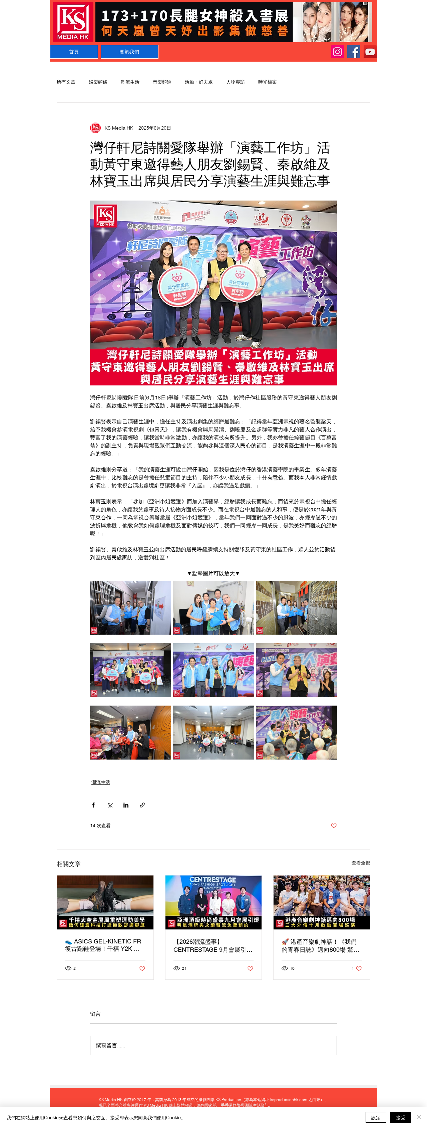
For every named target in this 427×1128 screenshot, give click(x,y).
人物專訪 (235, 82)
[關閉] (419, 1117)
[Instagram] (337, 51)
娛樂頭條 (98, 82)
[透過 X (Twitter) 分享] (109, 805)
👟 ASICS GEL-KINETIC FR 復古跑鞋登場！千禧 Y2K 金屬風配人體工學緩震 (103, 945)
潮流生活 (130, 82)
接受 (400, 1117)
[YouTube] (370, 51)
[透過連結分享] (142, 805)
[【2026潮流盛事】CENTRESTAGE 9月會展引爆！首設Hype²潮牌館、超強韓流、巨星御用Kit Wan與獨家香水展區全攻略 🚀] (213, 902)
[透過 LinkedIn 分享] (126, 805)
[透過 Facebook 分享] (93, 805)
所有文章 (66, 82)
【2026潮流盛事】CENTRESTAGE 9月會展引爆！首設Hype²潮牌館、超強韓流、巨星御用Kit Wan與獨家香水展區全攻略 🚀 (211, 946)
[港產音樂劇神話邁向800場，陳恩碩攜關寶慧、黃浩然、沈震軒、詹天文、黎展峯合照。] (322, 902)
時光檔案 (267, 82)
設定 (376, 1117)
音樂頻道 (162, 82)
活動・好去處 (199, 82)
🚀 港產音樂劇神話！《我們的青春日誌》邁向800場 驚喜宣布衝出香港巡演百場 (320, 946)
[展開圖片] (130, 607)
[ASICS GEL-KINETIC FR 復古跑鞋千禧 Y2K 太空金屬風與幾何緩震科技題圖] (105, 902)
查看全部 (361, 863)
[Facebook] (353, 51)
